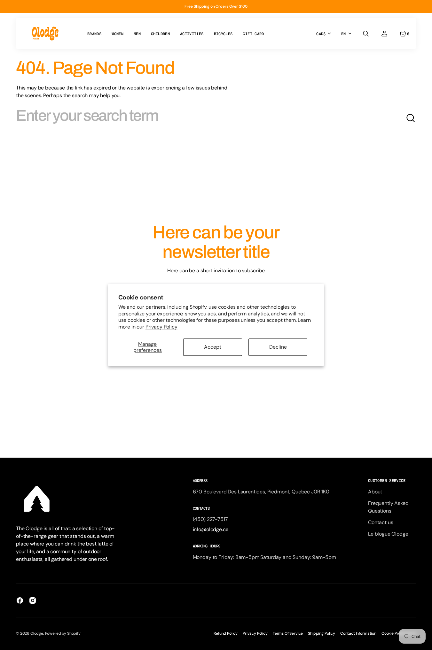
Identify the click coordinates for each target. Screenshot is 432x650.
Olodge (36, 633)
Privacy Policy (161, 326)
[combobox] (211, 118)
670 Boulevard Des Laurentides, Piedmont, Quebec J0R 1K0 (261, 491)
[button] (366, 33)
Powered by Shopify (63, 633)
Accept (212, 347)
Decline (278, 347)
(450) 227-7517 (210, 519)
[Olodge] (45, 33)
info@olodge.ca (211, 529)
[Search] (411, 118)
